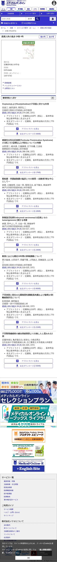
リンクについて (9, 534)
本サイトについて (10, 528)
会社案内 (7, 525)
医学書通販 (8, 494)
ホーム (3, 28)
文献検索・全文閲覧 (11, 484)
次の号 (51, 37)
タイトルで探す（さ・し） (26, 28)
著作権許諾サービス (11, 500)
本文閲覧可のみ (30, 23)
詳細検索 (11, 13)
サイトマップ (8, 515)
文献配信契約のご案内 (12, 531)
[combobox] (13, 19)
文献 (11, 28)
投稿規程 (8, 83)
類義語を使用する (10, 23)
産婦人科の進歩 (45, 28)
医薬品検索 (8, 487)
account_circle (54, 3)
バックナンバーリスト (13, 86)
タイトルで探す (30, 13)
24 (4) (19, 113)
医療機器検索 (8, 490)
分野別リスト (10, 88)
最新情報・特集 (9, 481)
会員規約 (7, 537)
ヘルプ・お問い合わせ (12, 512)
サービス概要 (8, 509)
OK (28, 558)
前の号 (43, 37)
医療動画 (7, 497)
